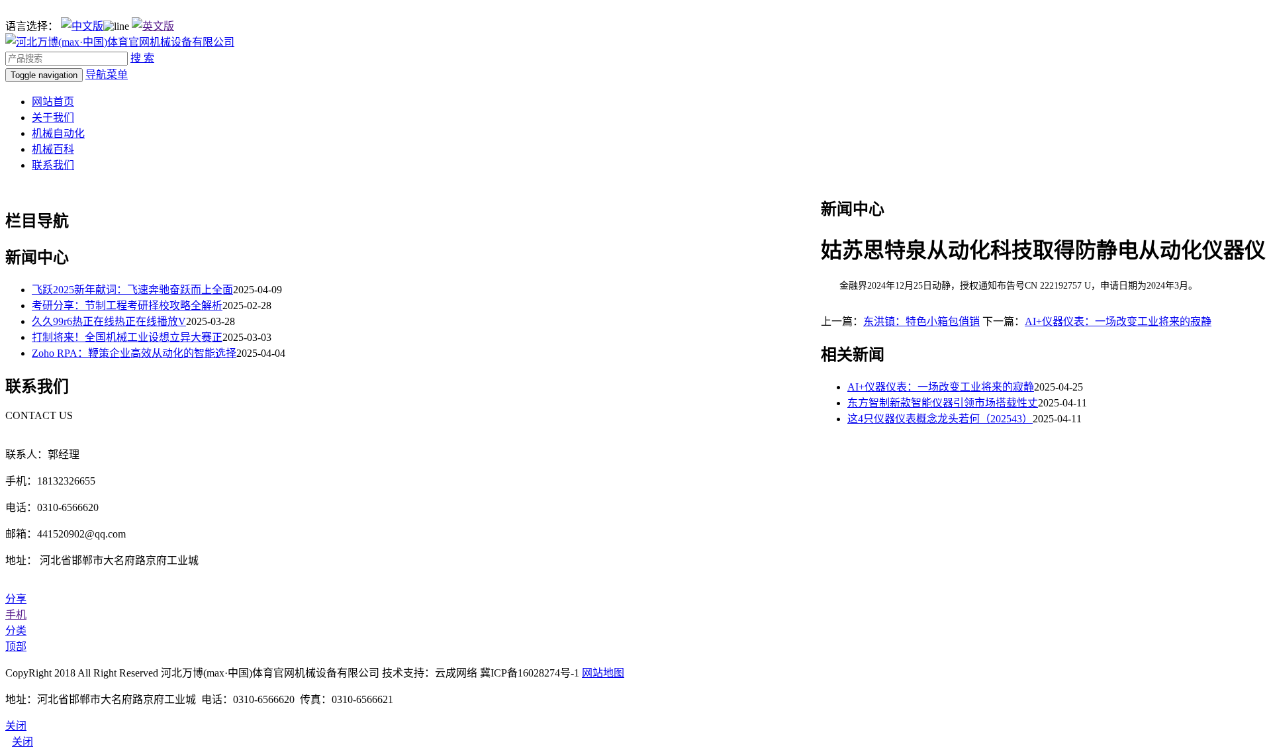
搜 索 (142, 58)
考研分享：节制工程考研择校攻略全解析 (127, 305)
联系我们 (53, 165)
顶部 (15, 646)
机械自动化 (58, 133)
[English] (153, 26)
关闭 (22, 741)
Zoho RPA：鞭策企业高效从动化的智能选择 (134, 353)
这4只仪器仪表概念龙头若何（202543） (940, 418)
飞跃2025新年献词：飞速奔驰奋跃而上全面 (132, 289)
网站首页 (53, 101)
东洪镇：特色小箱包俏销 (921, 321)
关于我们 (53, 117)
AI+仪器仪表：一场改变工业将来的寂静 (1118, 321)
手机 (15, 614)
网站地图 (603, 673)
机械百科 (53, 149)
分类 (15, 630)
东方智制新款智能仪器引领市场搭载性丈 (942, 402)
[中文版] (82, 26)
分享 (15, 598)
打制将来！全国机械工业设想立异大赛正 (127, 337)
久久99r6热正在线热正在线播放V (109, 321)
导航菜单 (106, 74)
